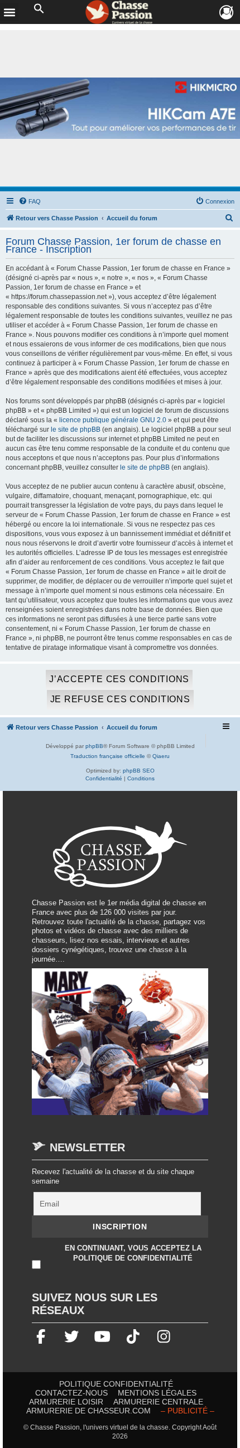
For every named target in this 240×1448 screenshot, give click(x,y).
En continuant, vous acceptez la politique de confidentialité (133, 1252)
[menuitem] (29, 201)
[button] (39, 9)
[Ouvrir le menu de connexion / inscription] (226, 13)
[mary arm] (120, 1047)
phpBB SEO (139, 771)
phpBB (94, 746)
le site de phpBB (75, 429)
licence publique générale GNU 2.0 (112, 420)
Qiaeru (161, 756)
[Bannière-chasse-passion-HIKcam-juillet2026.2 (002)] (120, 108)
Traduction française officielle (107, 756)
